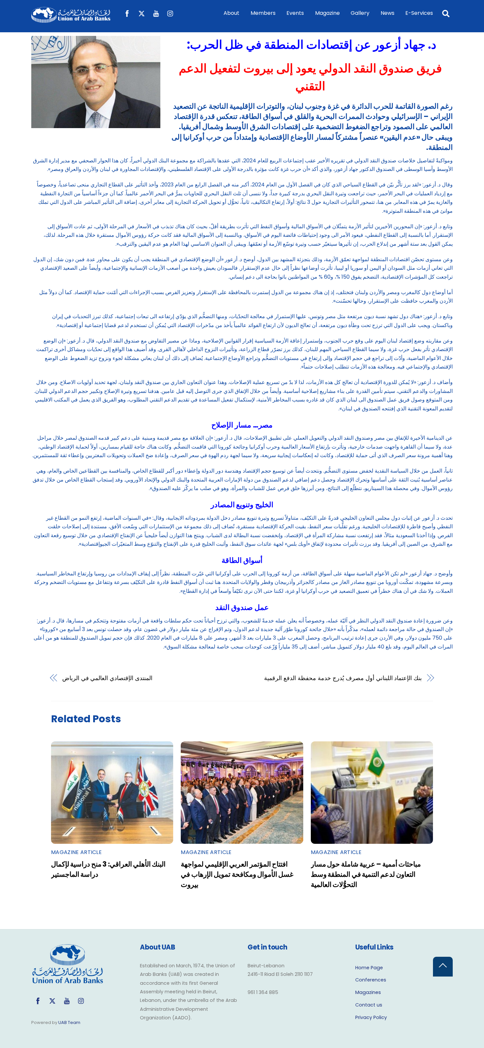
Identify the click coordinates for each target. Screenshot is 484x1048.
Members (263, 13)
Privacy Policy (371, 1017)
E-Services (419, 13)
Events (295, 13)
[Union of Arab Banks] (70, 19)
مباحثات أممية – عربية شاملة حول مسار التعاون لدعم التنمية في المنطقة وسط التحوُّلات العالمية (366, 874)
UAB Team (69, 1022)
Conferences (370, 980)
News (387, 13)
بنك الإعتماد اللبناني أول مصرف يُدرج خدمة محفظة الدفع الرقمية (343, 678)
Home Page (369, 967)
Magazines (368, 992)
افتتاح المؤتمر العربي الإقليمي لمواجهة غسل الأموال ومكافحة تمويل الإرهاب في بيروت (237, 874)
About (231, 13)
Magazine (327, 13)
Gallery (360, 13)
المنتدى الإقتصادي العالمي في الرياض (107, 678)
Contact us (368, 1005)
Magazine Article (76, 852)
